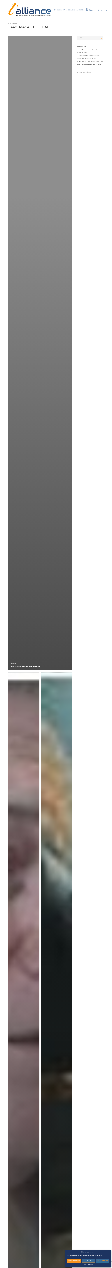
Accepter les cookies (74, 1260)
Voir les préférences (102, 1260)
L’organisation (69, 10)
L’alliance (58, 10)
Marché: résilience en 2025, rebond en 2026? (89, 64)
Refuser (88, 1260)
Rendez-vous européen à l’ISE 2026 (87, 58)
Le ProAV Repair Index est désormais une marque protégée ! (88, 51)
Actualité (13, 663)
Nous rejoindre (89, 10)
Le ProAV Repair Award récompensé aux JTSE (90, 61)
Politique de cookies (88, 1264)
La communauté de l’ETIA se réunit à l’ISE (88, 55)
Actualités (80, 10)
